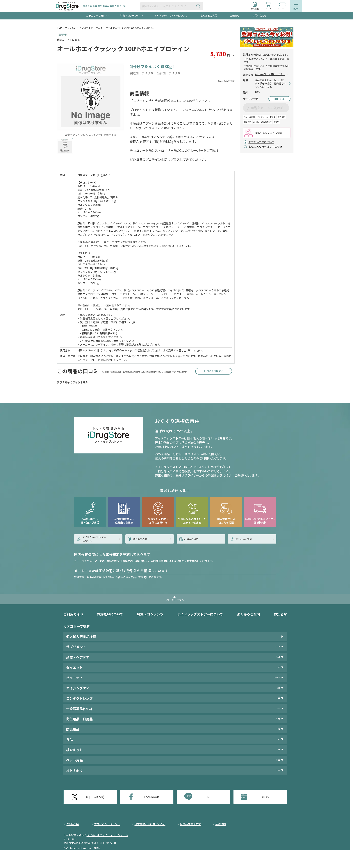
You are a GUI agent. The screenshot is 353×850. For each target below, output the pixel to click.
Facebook (151, 796)
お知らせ (235, 15)
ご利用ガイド (73, 614)
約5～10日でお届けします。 (270, 74)
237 (278, 708)
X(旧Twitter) (94, 796)
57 (278, 739)
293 (278, 760)
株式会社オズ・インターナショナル (107, 835)
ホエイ (99, 27)
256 (278, 657)
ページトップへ (175, 600)
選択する (279, 99)
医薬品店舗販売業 (190, 824)
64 (278, 698)
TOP (59, 27)
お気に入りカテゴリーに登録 (265, 146)
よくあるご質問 (208, 15)
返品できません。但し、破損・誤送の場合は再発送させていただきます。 (270, 83)
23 (278, 729)
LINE (208, 796)
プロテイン (87, 27)
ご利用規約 (73, 824)
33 (278, 687)
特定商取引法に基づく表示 (150, 824)
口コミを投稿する (213, 371)
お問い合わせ (259, 15)
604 (278, 718)
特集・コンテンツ (150, 614)
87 (278, 667)
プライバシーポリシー (107, 824)
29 (278, 749)
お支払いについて (110, 614)
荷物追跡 (220, 824)
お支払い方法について (261, 142)
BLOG (265, 796)
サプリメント (71, 27)
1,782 (277, 770)
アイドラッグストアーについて (171, 15)
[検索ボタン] (199, 6)
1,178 (277, 646)
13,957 (276, 677)
